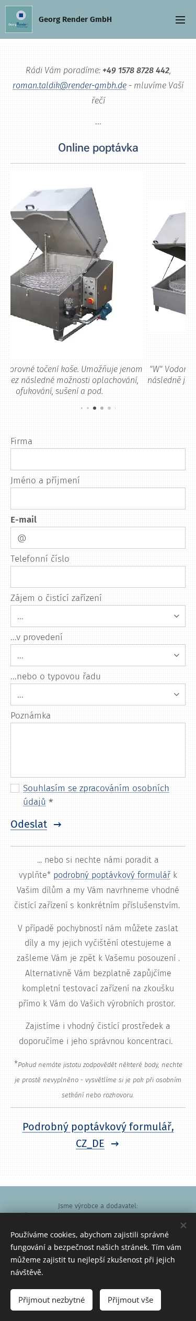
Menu (180, 19)
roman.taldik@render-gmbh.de (69, 85)
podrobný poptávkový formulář (111, 875)
